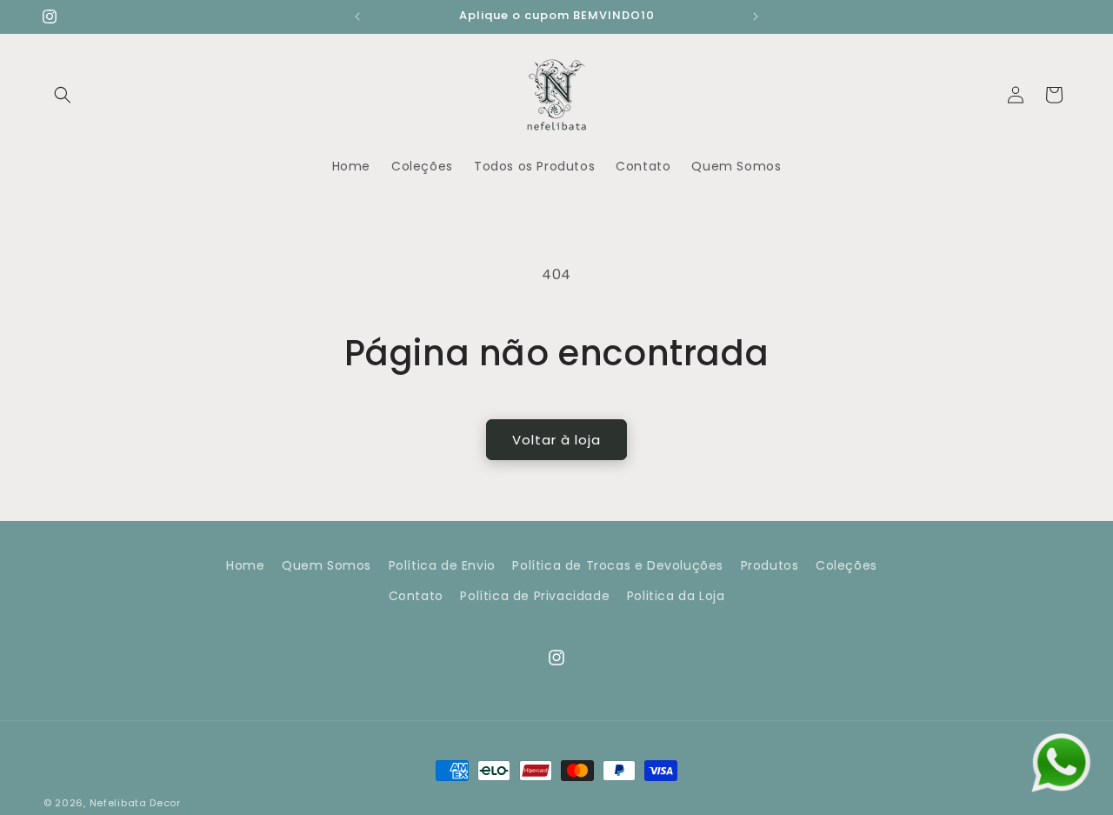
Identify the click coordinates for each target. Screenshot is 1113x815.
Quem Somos (326, 565)
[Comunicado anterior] (357, 16)
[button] (62, 95)
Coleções (846, 565)
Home (245, 565)
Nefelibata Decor (135, 803)
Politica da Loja (676, 596)
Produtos (770, 565)
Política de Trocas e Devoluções (617, 565)
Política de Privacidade (535, 596)
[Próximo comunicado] (755, 16)
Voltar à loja (556, 440)
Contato (416, 596)
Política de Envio (442, 565)
